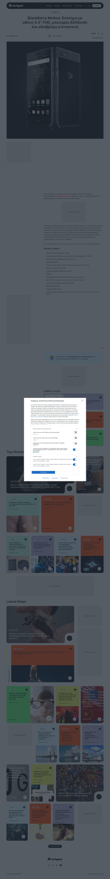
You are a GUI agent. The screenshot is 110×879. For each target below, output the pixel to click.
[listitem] (55, 429)
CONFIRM (43, 472)
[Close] (82, 401)
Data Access (55, 478)
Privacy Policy (64, 478)
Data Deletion (45, 478)
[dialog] (55, 439)
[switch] (75, 432)
